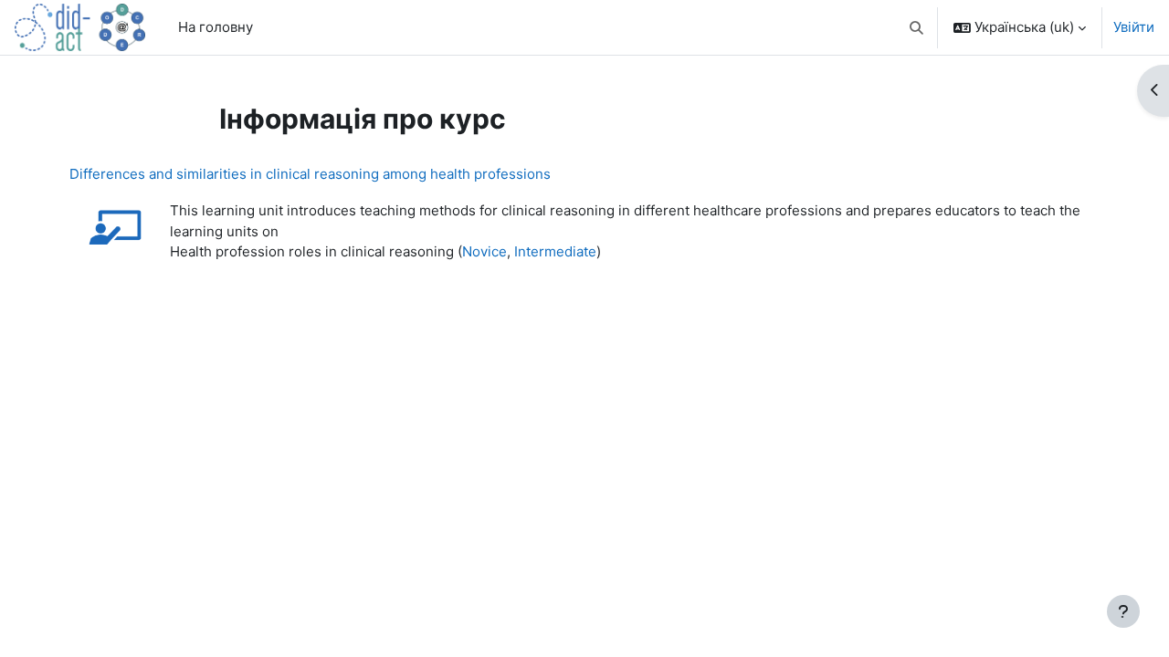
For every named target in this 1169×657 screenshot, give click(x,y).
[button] (917, 27)
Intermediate (555, 251)
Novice (484, 251)
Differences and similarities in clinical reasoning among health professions (310, 173)
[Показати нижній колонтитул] (1123, 611)
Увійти (1133, 27)
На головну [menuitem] (215, 27)
